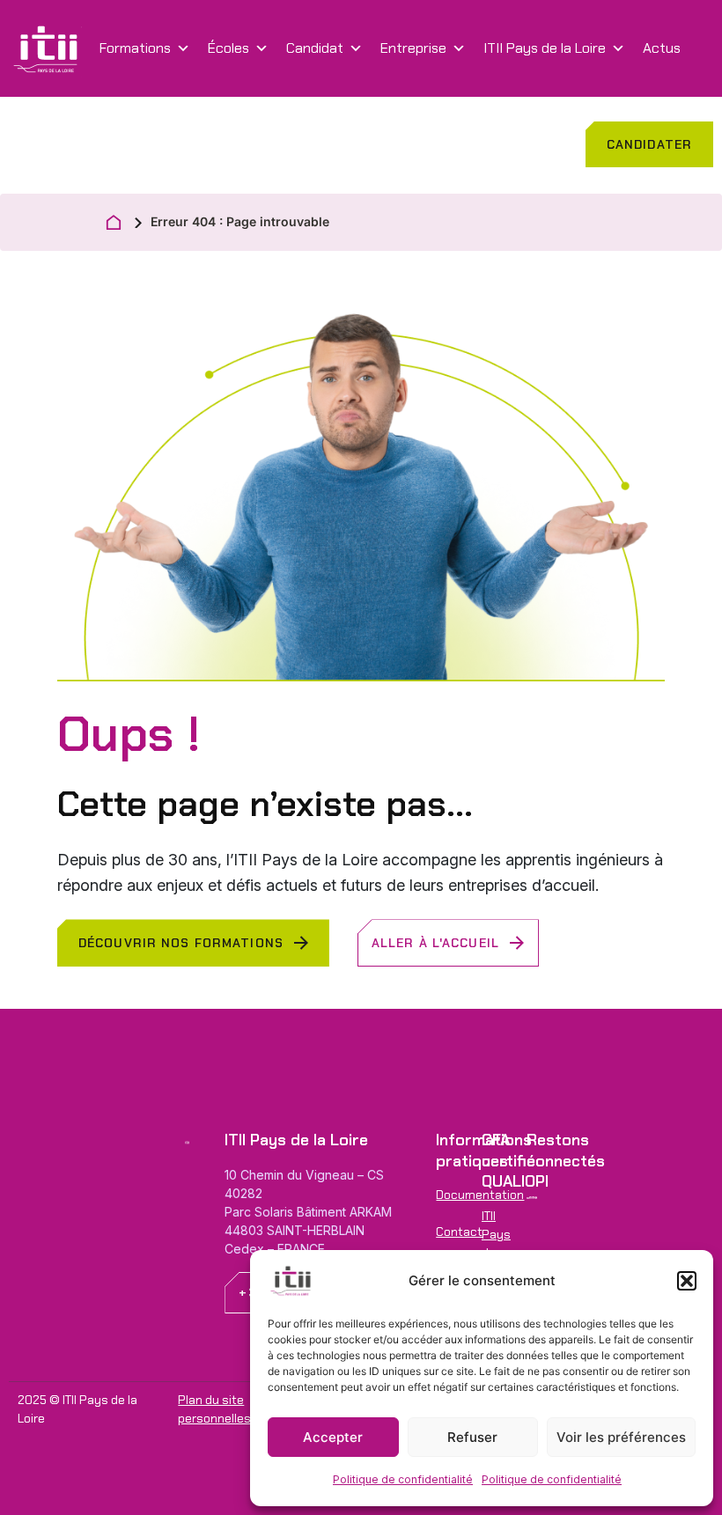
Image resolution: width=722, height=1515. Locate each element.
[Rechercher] (88, 145)
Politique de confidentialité (403, 1479)
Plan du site (211, 1400)
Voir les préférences (621, 1437)
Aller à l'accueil (435, 943)
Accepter (333, 1437)
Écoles (228, 48)
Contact (35, 145)
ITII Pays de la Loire (544, 48)
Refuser (472, 1437)
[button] (687, 1281)
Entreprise (413, 48)
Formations (135, 48)
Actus (662, 48)
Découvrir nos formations (181, 943)
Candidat (314, 48)
